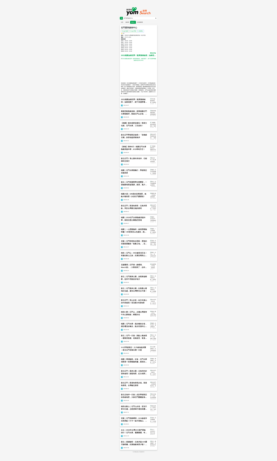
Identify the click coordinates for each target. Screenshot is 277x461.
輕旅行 (133, 22)
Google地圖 (125, 31)
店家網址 (140, 31)
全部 (122, 22)
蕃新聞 (127, 22)
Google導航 (133, 31)
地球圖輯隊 (140, 22)
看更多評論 (153, 53)
